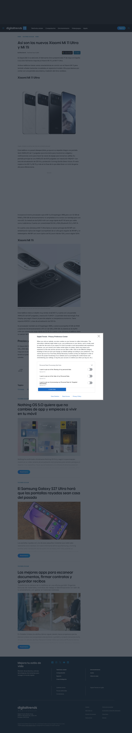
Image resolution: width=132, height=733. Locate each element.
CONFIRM (52, 389)
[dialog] (66, 366)
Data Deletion (55, 396)
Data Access (66, 396)
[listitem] (66, 365)
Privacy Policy (77, 396)
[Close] (99, 337)
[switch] (89, 369)
